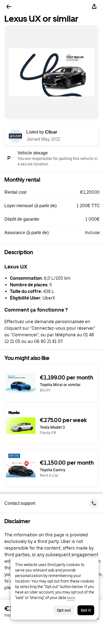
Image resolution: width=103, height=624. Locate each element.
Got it (86, 610)
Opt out (64, 610)
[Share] (94, 6)
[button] (53, 192)
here (71, 597)
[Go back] (8, 6)
